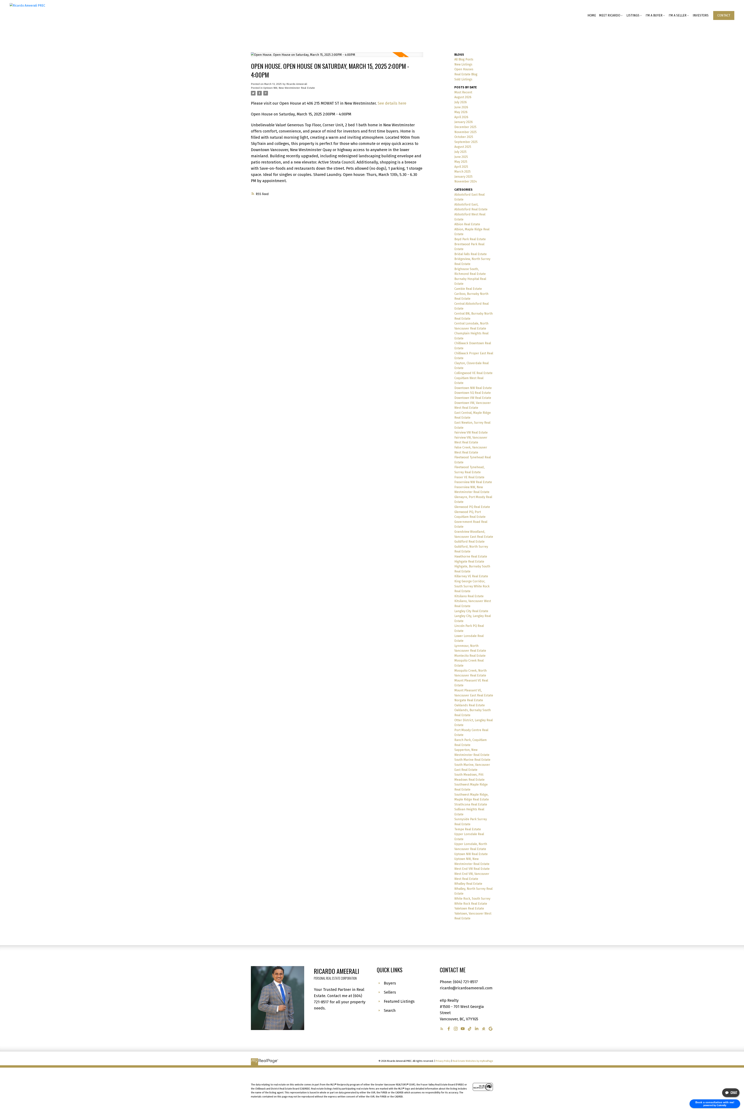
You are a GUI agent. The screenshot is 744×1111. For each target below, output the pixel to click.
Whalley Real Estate (468, 884)
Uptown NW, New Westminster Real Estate (289, 87)
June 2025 (461, 157)
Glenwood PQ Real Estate (472, 507)
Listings (632, 15)
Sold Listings (463, 79)
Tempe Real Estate (467, 829)
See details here (392, 103)
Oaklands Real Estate (469, 705)
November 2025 (465, 132)
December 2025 (465, 127)
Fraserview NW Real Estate (473, 482)
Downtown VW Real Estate (472, 398)
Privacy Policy (443, 1060)
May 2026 (461, 112)
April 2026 (461, 117)
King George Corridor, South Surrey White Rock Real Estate (472, 586)
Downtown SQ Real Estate (472, 393)
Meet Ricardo (609, 15)
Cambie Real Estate (468, 289)
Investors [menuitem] (701, 15)
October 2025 (463, 137)
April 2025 (461, 167)
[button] (723, 15)
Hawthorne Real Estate (470, 556)
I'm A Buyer (654, 15)
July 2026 (460, 102)
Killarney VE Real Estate (471, 576)
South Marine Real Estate (472, 760)
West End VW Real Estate (472, 869)
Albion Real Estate (467, 224)
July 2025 (460, 152)
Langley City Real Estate (471, 611)
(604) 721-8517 (465, 981)
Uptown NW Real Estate (471, 854)
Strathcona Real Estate (470, 804)
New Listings (463, 64)
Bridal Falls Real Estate (470, 254)
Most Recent (463, 92)
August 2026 (462, 97)
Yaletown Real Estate (469, 908)
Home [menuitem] (591, 15)
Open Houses (463, 69)
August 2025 (462, 147)
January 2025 (463, 176)
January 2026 (463, 122)
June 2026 (461, 107)
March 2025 (462, 171)
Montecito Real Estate (470, 655)
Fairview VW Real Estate (471, 432)
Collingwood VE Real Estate (473, 373)
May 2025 (460, 162)
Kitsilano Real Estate (469, 596)
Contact (723, 15)
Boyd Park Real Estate (470, 239)
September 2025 (466, 142)
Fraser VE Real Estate (469, 477)
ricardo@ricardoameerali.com (466, 988)
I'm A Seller (677, 15)
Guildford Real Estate (469, 541)
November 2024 (465, 181)
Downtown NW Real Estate (473, 388)
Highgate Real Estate (469, 561)
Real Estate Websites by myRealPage (473, 1060)
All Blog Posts (463, 59)
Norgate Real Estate (468, 700)
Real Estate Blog (465, 74)
